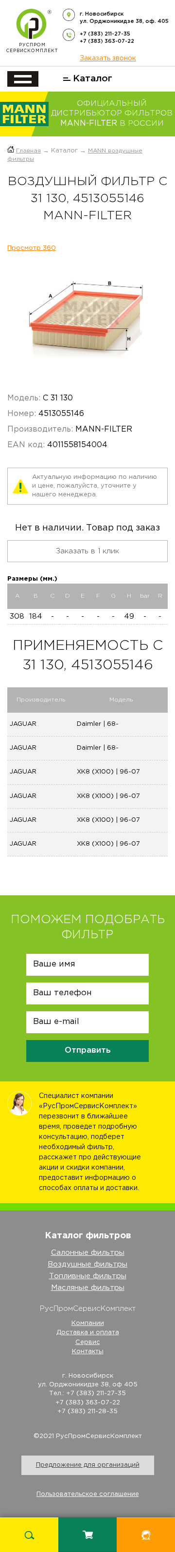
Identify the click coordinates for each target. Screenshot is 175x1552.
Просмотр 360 (31, 248)
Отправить (88, 1050)
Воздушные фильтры (87, 1264)
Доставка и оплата (87, 1332)
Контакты (88, 1351)
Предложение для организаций (88, 1465)
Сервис (87, 1342)
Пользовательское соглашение (87, 1494)
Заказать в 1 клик (87, 551)
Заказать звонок (108, 58)
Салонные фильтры (87, 1252)
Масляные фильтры (87, 1288)
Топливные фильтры (87, 1276)
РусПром (32, 48)
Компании (87, 1323)
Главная (28, 150)
